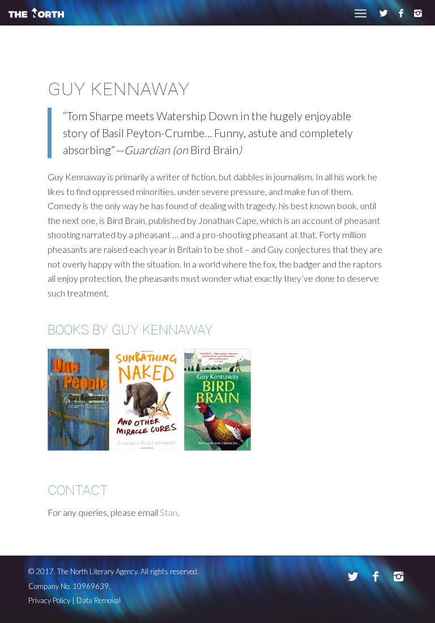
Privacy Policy (49, 600)
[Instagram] (418, 13)
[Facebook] (401, 13)
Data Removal (98, 600)
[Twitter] (384, 13)
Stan (168, 512)
